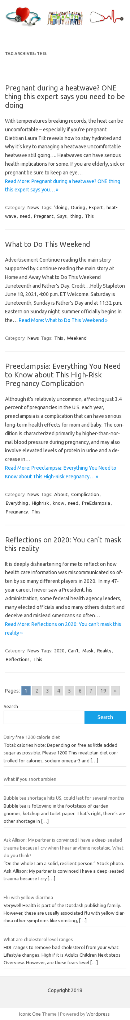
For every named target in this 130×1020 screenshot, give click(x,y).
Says (62, 216)
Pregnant (43, 216)
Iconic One (30, 1013)
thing (75, 216)
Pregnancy (17, 511)
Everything (17, 502)
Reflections (18, 659)
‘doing (61, 207)
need (25, 216)
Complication (85, 494)
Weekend (77, 337)
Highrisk (40, 502)
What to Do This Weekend (47, 244)
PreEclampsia (96, 502)
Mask (88, 650)
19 (103, 691)
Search (11, 706)
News (33, 207)
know (58, 502)
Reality (104, 650)
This (89, 216)
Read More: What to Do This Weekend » (63, 320)
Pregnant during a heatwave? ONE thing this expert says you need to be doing (65, 96)
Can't (73, 650)
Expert (96, 207)
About (61, 494)
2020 (59, 650)
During (78, 207)
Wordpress (98, 1013)
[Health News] (65, 27)
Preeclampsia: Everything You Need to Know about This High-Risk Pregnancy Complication (63, 375)
